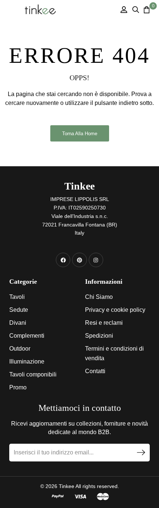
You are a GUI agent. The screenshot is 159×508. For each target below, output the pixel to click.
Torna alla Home (79, 133)
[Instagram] (96, 260)
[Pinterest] (79, 260)
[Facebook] (63, 260)
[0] (146, 9)
